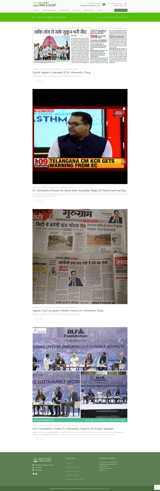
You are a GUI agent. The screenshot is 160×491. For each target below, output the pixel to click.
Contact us (69, 463)
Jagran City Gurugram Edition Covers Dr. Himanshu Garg (67, 310)
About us (36, 10)
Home (98, 17)
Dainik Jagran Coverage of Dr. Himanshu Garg (61, 72)
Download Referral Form (75, 479)
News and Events (89, 10)
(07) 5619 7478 (118, 5)
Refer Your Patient (72, 475)
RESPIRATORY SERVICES (49, 10)
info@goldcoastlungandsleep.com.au (90, 5)
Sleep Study (77, 10)
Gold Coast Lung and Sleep (53, 69)
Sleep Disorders (64, 10)
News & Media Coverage (71, 69)
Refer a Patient (121, 10)
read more (38, 81)
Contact (100, 10)
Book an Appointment (73, 471)
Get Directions (102, 470)
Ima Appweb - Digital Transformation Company (99, 488)
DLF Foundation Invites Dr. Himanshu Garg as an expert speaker (73, 428)
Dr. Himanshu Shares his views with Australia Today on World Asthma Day (79, 190)
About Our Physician (73, 467)
